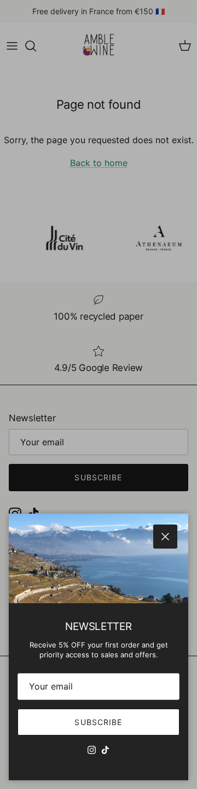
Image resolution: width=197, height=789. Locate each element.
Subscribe (98, 722)
